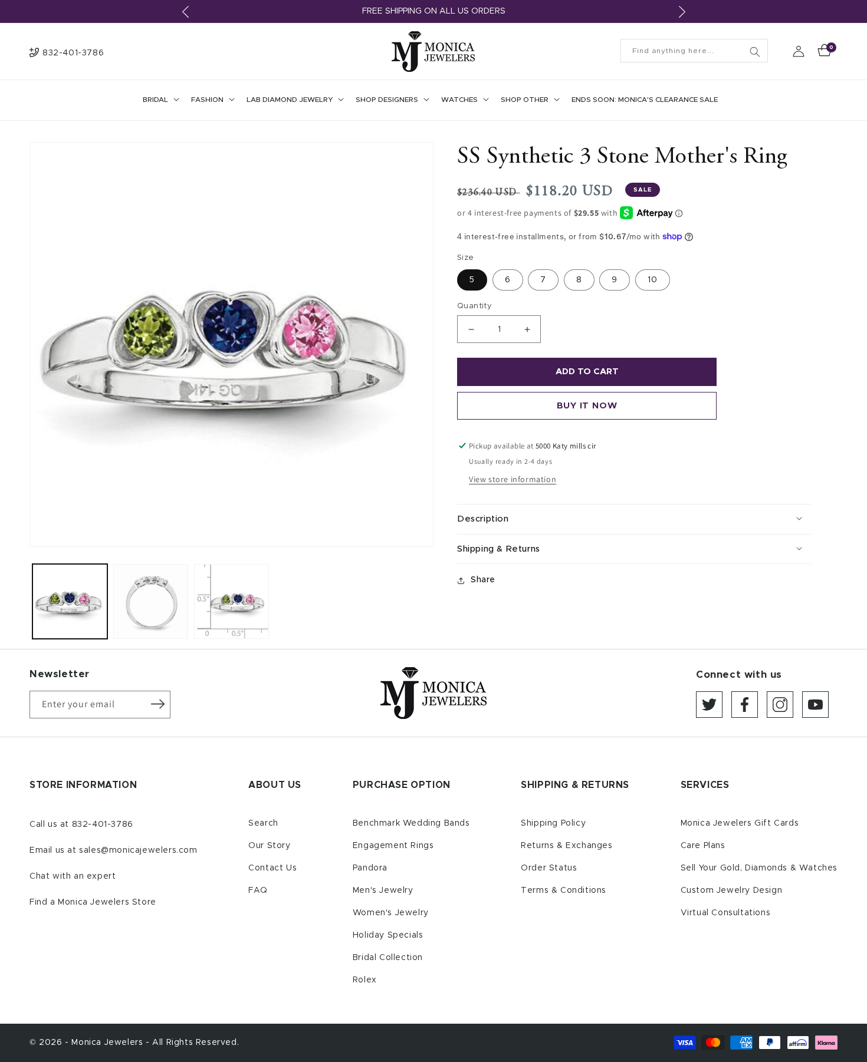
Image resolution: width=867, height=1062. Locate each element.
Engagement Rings (393, 846)
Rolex (365, 980)
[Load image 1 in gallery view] (69, 601)
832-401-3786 (102, 824)
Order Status (549, 868)
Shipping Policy (553, 823)
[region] (433, 11)
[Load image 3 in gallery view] (231, 601)
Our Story (269, 846)
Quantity (474, 306)
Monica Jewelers (108, 1042)
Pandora (370, 868)
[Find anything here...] (755, 52)
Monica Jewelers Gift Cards (740, 823)
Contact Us (272, 868)
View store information (512, 479)
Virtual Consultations (726, 913)
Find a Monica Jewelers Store (92, 902)
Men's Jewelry (383, 890)
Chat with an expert (72, 876)
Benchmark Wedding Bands (411, 823)
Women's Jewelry (391, 913)
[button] (160, 100)
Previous (185, 12)
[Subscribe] (157, 704)
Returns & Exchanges (566, 846)
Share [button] (483, 580)
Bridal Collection (388, 958)
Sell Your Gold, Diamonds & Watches (759, 868)
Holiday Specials (388, 935)
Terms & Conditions (563, 890)
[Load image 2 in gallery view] (150, 601)
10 (653, 280)
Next (682, 12)
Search (263, 823)
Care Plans (703, 846)
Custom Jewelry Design (732, 890)
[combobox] (694, 50)
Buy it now (587, 405)
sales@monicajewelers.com (138, 850)
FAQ (258, 890)
